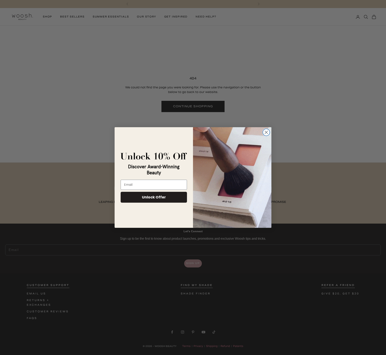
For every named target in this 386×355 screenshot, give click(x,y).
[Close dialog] (266, 132)
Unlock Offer (154, 197)
